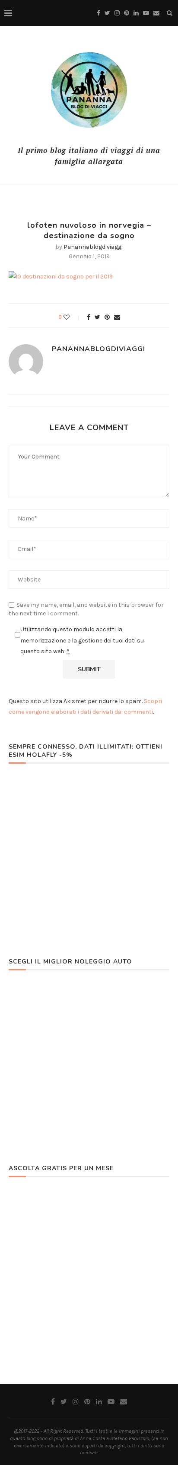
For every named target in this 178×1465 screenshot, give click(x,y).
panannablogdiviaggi (93, 247)
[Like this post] (72, 317)
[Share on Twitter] (97, 317)
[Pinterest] (126, 13)
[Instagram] (117, 13)
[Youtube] (146, 13)
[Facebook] (98, 13)
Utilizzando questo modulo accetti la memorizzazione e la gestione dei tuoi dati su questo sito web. (82, 640)
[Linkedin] (136, 13)
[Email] (156, 13)
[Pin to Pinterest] (107, 317)
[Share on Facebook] (88, 317)
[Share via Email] (117, 317)
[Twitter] (107, 13)
